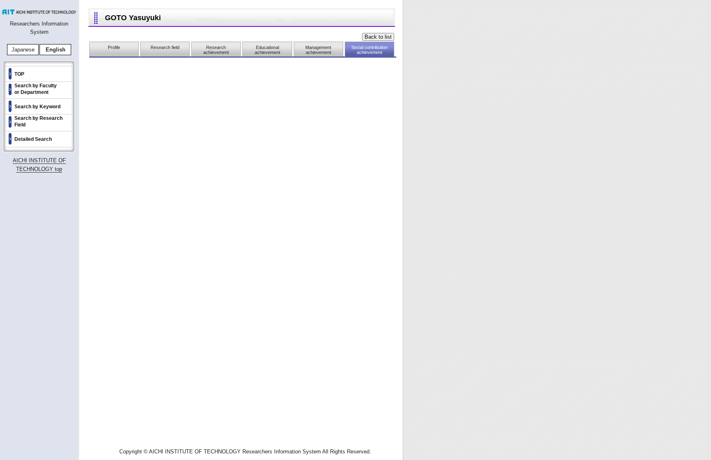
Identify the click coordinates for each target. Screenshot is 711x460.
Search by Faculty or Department (35, 89)
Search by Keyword (37, 107)
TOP (19, 74)
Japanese (23, 50)
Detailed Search (33, 139)
